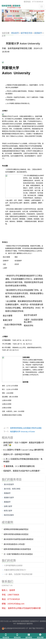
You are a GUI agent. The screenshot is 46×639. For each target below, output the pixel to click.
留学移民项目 (26, 33)
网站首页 (15, 33)
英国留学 (38, 33)
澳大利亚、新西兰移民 (12, 489)
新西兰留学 (8, 511)
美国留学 (7, 502)
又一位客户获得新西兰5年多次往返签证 (18, 554)
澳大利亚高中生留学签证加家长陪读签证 (18, 539)
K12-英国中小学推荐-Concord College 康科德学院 (23, 450)
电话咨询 (5, 637)
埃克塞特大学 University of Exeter (22, 432)
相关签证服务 (9, 515)
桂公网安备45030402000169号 (14, 628)
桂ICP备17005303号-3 (36, 628)
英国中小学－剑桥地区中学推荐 (16, 454)
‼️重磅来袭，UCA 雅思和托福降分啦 (19, 466)
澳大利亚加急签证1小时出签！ (15, 544)
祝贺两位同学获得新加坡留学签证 (16, 529)
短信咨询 (17, 637)
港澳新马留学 (9, 497)
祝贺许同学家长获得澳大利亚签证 (16, 534)
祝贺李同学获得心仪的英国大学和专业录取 (26, 428)
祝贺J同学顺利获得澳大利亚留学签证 (17, 549)
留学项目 (28, 637)
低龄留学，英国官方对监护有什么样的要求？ (22, 471)
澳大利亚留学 (9, 484)
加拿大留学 (8, 506)
